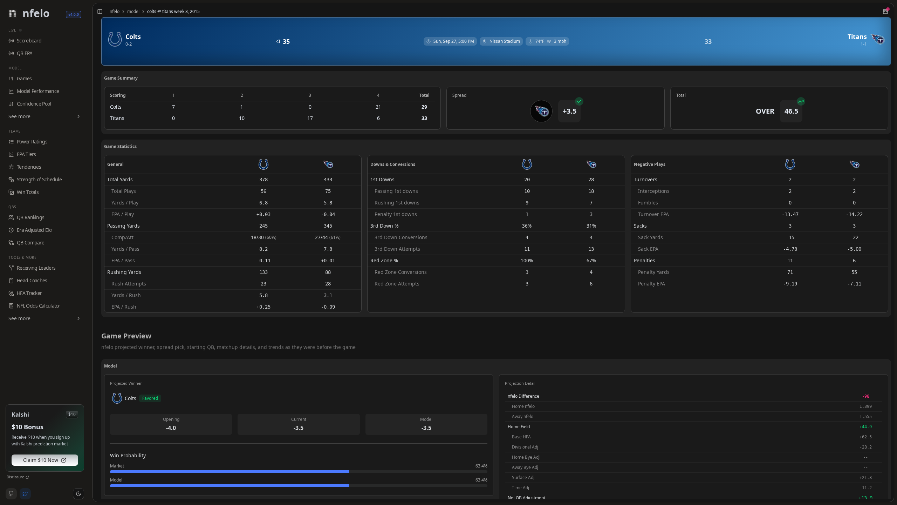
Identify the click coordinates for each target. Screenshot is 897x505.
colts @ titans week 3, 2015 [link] (173, 11)
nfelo (114, 11)
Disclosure (15, 476)
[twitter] (25, 493)
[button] (78, 493)
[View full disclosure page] (27, 477)
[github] (11, 493)
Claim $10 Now (40, 460)
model (133, 11)
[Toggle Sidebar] (90, 252)
